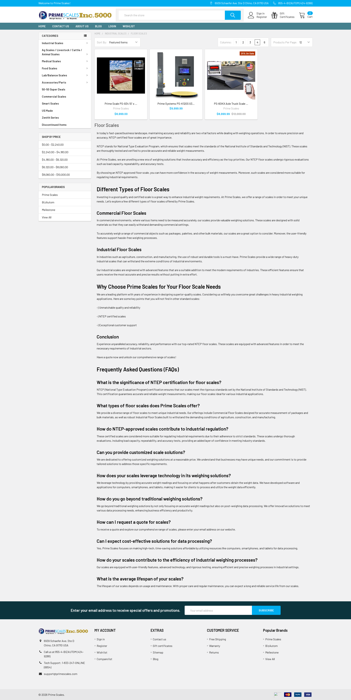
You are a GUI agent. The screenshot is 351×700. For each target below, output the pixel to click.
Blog (98, 26)
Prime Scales (50, 194)
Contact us (60, 26)
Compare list (104, 659)
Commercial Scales (54, 96)
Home (42, 26)
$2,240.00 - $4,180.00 (55, 152)
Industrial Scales (52, 43)
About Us (82, 26)
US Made (47, 110)
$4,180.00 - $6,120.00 (55, 159)
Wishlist (129, 26)
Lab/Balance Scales (54, 75)
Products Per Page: (285, 42)
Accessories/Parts (54, 82)
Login (112, 26)
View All (46, 217)
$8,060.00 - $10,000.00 (56, 174)
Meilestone (48, 209)
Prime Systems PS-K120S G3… (176, 103)
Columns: (226, 42)
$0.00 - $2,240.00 (53, 144)
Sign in (101, 639)
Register (261, 16)
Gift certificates (162, 645)
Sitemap (158, 652)
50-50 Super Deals (53, 89)
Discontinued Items (54, 124)
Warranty (214, 645)
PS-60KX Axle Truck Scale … (231, 103)
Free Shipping (217, 639)
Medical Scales (51, 61)
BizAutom (48, 202)
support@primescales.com (60, 673)
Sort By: (102, 42)
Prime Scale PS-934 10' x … (121, 103)
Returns (214, 652)
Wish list (102, 652)
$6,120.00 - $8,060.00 (55, 167)
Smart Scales (50, 103)
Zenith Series (50, 117)
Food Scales (49, 68)
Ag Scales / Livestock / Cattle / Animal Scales (62, 52)
